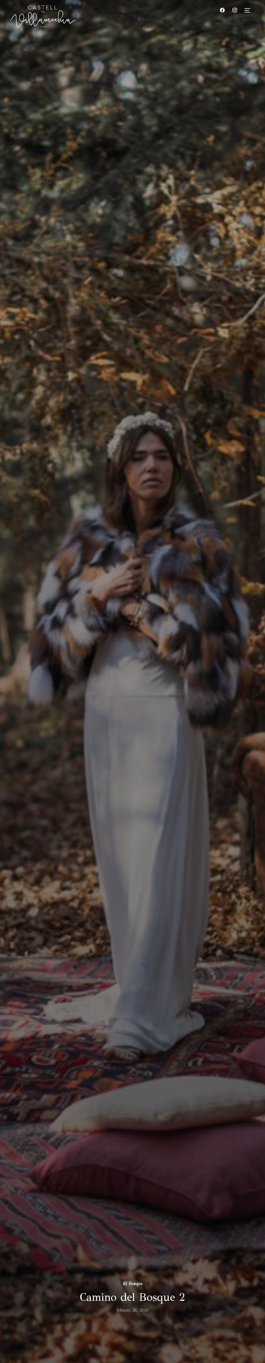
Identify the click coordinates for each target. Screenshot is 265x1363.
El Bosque (133, 1283)
